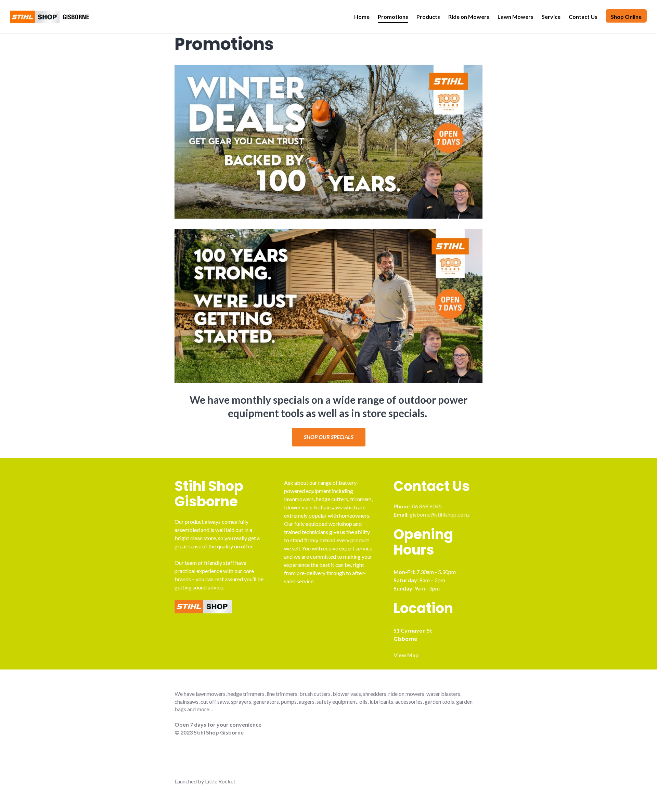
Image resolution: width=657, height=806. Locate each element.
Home (362, 16)
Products (428, 16)
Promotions (393, 16)
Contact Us (583, 16)
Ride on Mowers (468, 16)
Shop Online (626, 16)
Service (551, 16)
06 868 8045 (427, 506)
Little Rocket (220, 781)
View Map (406, 655)
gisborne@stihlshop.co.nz (440, 514)
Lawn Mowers (515, 16)
